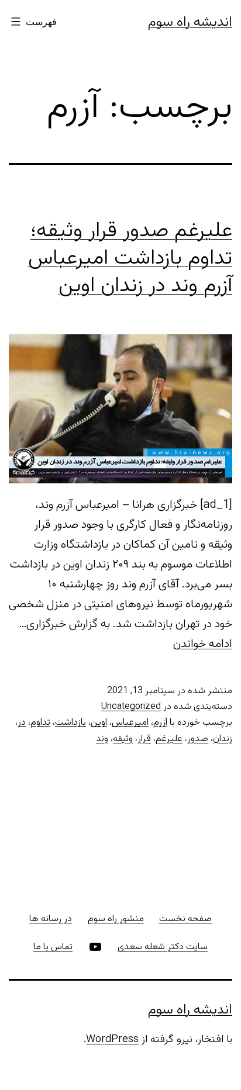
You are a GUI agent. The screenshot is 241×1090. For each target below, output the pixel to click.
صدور (197, 739)
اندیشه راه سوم (190, 22)
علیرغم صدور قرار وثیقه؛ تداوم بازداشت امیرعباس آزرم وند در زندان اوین (130, 258)
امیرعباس (130, 722)
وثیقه (123, 739)
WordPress (112, 1040)
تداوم (40, 722)
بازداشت (70, 722)
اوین (99, 722)
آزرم (160, 722)
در (22, 722)
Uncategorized (131, 707)
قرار (144, 739)
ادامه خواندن (202, 644)
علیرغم (169, 739)
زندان (222, 739)
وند (102, 739)
